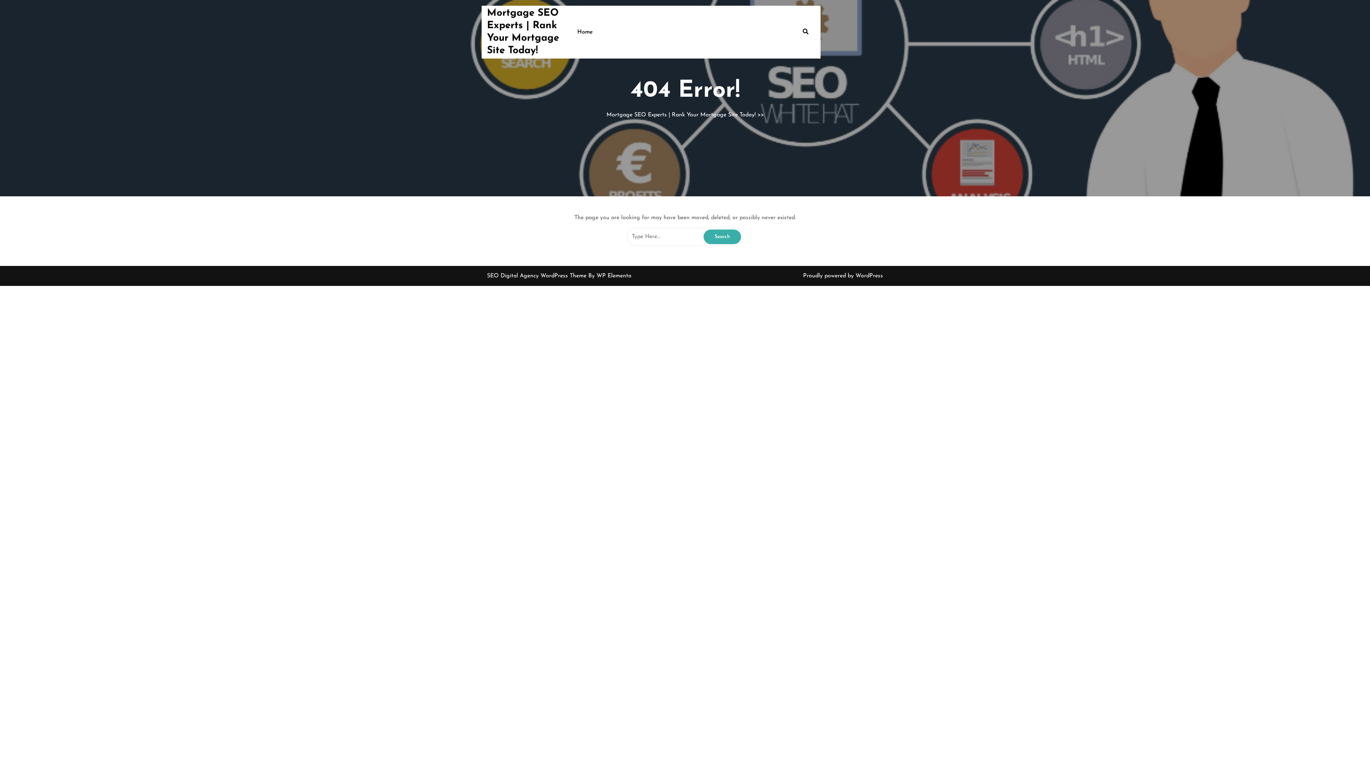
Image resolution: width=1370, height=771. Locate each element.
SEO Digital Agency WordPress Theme (537, 276)
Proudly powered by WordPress (843, 276)
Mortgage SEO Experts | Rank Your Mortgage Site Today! (681, 115)
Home (585, 32)
